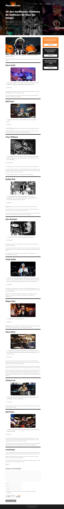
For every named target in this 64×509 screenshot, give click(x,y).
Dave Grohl (8, 92)
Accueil (35, 3)
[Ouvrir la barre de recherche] (57, 3)
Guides (40, 3)
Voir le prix (50, 44)
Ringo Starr (8, 325)
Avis (54, 3)
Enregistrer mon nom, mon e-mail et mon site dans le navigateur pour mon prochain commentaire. (21, 492)
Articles (8, 464)
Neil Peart (11, 128)
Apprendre (47, 3)
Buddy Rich (8, 206)
